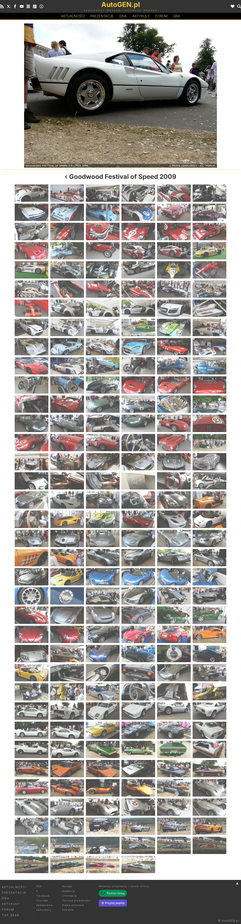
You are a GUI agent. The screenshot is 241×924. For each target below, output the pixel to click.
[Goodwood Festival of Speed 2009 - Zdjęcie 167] (174, 711)
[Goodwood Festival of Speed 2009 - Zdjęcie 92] (67, 480)
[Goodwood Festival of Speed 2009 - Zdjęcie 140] (67, 634)
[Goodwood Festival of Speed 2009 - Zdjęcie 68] (67, 404)
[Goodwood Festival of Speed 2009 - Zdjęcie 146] (67, 653)
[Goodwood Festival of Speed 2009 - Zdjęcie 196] (138, 807)
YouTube (42, 900)
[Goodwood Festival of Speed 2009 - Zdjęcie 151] (31, 672)
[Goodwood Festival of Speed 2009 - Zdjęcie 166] (61, 95)
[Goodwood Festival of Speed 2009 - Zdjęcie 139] (31, 634)
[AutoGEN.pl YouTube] (22, 6)
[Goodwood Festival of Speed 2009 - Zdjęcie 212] (67, 864)
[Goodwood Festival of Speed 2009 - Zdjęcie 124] (138, 576)
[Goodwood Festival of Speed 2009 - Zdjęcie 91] (31, 480)
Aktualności (73, 16)
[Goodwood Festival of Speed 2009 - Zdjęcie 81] (103, 442)
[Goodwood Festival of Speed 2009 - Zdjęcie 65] (174, 385)
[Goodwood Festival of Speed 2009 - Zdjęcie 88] (138, 461)
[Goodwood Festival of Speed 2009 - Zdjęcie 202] (138, 826)
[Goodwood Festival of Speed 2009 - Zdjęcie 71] (174, 404)
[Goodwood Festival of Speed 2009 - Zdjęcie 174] (209, 730)
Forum (161, 16)
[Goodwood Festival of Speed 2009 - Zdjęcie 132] (209, 596)
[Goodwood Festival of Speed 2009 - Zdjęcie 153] (103, 672)
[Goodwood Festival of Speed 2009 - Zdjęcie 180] (209, 749)
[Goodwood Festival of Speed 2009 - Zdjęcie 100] (138, 500)
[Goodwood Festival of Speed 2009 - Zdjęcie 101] (174, 500)
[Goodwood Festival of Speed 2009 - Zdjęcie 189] (103, 787)
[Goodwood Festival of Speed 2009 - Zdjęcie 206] (67, 845)
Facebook (43, 895)
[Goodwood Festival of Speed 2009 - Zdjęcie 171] (103, 730)
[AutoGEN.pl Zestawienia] (28, 6)
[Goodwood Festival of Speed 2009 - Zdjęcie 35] (174, 289)
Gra (176, 16)
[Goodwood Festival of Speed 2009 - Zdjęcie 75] (103, 423)
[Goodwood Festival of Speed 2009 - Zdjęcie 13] (31, 231)
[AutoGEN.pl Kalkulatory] (35, 6)
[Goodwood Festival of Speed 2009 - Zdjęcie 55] (31, 365)
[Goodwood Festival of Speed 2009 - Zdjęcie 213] (103, 864)
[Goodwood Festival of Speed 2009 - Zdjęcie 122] (67, 576)
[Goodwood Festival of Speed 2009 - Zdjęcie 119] (174, 557)
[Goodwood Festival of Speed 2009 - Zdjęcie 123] (103, 576)
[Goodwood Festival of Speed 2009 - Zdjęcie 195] (103, 807)
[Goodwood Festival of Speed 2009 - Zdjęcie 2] (67, 193)
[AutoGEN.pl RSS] (2, 6)
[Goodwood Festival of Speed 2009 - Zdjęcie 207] (103, 845)
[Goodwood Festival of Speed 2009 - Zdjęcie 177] (103, 749)
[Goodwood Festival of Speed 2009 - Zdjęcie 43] (31, 327)
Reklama (68, 909)
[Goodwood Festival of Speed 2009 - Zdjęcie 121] (31, 576)
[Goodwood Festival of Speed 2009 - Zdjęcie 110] (67, 538)
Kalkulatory (44, 909)
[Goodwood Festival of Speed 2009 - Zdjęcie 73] (31, 423)
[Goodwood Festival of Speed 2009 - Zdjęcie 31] (31, 289)
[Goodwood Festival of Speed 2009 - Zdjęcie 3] (103, 193)
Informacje (69, 895)
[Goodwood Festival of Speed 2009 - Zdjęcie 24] (209, 250)
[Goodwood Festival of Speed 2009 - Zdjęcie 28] (138, 270)
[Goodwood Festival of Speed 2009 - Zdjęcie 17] (174, 231)
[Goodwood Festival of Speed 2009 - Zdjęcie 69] (103, 404)
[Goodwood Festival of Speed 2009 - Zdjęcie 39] (103, 308)
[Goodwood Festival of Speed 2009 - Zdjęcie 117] (103, 557)
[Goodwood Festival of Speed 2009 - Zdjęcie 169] (31, 730)
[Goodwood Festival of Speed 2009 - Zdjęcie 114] (209, 538)
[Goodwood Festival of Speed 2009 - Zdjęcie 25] (31, 270)
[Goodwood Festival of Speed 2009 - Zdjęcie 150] (209, 653)
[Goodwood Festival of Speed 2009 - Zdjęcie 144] (209, 634)
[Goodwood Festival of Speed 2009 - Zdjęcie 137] (174, 615)
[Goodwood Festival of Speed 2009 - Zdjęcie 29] (174, 270)
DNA (5, 898)
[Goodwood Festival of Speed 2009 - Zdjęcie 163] (31, 711)
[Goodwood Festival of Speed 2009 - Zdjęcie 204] (209, 826)
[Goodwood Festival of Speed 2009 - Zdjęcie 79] (31, 442)
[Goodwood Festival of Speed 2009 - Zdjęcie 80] (67, 442)
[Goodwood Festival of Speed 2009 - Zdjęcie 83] (174, 442)
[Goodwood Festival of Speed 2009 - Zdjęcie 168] (179, 95)
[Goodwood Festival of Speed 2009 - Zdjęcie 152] (67, 672)
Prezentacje (102, 16)
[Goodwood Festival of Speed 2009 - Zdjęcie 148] (138, 653)
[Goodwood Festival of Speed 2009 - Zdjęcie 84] (209, 442)
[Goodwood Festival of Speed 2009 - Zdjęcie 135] (103, 615)
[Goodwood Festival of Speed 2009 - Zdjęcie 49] (31, 346)
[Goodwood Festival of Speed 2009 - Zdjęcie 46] (138, 327)
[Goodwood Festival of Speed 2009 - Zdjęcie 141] (103, 634)
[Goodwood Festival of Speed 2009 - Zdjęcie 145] (31, 653)
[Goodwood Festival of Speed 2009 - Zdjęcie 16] (138, 231)
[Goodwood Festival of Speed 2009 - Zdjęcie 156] (209, 672)
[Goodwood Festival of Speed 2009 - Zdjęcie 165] (103, 711)
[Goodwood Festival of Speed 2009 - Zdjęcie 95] (174, 480)
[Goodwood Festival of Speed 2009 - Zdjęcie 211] (31, 864)
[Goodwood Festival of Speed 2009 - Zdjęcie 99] (103, 500)
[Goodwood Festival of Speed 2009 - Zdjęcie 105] (103, 519)
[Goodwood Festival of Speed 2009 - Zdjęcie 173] (174, 730)
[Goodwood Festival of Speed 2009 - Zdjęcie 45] (103, 327)
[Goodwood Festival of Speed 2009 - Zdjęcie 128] (67, 596)
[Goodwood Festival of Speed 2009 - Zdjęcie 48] (209, 327)
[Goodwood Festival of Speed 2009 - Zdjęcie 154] (138, 672)
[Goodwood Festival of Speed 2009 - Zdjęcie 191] (174, 787)
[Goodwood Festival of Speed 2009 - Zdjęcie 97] (31, 500)
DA (123, 16)
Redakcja (68, 891)
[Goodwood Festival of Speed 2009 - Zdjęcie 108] (209, 519)
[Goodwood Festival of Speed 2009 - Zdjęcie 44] (67, 327)
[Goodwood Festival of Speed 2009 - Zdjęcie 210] (209, 845)
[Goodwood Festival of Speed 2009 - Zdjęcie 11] (174, 212)
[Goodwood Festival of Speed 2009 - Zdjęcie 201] (103, 826)
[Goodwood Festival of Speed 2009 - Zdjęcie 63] (103, 385)
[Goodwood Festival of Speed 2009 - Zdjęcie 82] (138, 442)
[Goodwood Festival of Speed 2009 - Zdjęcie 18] (209, 231)
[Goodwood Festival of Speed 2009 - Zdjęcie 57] (103, 365)
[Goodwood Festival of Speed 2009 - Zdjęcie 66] (209, 385)
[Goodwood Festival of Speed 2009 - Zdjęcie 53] (174, 346)
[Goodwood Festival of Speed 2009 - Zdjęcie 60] (209, 365)
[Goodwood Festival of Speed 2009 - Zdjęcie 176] (67, 749)
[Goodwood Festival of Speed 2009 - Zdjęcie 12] (209, 212)
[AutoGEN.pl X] (8, 6)
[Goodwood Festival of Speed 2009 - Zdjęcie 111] (103, 538)
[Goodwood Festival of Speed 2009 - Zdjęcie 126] (209, 576)
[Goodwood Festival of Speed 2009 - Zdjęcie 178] (138, 749)
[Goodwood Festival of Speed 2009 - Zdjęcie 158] (67, 691)
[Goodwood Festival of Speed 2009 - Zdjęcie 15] (103, 231)
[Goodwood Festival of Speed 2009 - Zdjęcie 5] (174, 193)
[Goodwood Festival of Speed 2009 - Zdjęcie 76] (138, 423)
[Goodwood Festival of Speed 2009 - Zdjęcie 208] (138, 845)
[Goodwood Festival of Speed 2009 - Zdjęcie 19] (31, 250)
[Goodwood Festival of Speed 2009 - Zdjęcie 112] (138, 538)
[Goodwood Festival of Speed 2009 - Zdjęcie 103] (31, 519)
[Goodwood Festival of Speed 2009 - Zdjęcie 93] (103, 480)
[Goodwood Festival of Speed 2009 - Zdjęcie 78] (209, 423)
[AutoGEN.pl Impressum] (41, 6)
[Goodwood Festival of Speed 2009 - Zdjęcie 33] (103, 289)
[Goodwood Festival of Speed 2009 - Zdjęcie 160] (138, 691)
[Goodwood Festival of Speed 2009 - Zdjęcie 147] (103, 653)
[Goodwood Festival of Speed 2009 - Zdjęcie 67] (31, 404)
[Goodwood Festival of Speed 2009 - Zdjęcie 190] (138, 787)
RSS (39, 886)
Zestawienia (44, 905)
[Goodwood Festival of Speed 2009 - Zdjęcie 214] (138, 864)
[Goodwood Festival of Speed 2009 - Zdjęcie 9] (103, 212)
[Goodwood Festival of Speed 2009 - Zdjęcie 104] (67, 519)
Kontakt (67, 886)
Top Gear (10, 915)
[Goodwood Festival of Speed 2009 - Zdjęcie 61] (31, 385)
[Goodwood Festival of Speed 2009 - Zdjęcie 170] (67, 730)
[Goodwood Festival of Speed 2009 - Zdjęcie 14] (67, 231)
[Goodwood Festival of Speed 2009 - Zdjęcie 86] (67, 461)
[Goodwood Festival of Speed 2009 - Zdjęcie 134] (67, 615)
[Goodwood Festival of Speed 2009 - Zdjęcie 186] (209, 768)
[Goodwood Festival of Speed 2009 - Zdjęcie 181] (31, 768)
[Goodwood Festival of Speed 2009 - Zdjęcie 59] (174, 365)
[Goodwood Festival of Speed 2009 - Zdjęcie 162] (209, 691)
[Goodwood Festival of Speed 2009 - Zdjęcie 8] (67, 212)
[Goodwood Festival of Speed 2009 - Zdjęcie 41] (174, 308)
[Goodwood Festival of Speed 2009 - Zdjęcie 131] (174, 596)
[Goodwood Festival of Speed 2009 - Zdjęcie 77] (174, 423)
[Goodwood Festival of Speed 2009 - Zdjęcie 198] (209, 807)
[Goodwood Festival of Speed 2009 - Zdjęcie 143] (174, 634)
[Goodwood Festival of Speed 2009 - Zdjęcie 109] (31, 538)
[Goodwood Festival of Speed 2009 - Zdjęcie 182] (67, 768)
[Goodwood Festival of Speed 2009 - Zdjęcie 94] (138, 480)
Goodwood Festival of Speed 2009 (122, 176)
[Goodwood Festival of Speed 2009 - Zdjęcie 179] (174, 749)
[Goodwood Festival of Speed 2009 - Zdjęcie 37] (31, 308)
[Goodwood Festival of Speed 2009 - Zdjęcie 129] (103, 596)
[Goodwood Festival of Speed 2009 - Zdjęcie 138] (209, 615)
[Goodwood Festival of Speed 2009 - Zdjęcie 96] (209, 480)
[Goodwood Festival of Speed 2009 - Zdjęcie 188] (67, 787)
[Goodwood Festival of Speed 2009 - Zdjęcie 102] (209, 500)
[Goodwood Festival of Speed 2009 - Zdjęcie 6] (209, 193)
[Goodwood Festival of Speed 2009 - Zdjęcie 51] (103, 346)
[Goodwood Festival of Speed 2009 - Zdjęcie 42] (209, 308)
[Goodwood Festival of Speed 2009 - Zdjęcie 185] (174, 768)
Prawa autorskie (73, 905)
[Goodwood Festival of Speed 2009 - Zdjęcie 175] (31, 749)
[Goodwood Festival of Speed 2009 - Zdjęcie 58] (138, 365)
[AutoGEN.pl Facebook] (15, 6)
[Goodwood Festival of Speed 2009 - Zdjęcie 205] (31, 845)
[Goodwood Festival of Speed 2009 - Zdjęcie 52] (138, 346)
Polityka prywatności (76, 900)
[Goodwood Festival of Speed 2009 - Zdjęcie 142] (138, 634)
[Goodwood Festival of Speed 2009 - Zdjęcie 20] (67, 250)
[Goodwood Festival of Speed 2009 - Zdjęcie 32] (67, 289)
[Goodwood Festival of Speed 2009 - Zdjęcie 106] (138, 519)
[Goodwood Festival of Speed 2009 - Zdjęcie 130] (138, 596)
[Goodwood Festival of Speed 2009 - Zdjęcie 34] (138, 289)
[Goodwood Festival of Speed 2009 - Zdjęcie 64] (138, 385)
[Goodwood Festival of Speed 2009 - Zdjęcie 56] (67, 365)
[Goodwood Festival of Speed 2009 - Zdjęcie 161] (174, 691)
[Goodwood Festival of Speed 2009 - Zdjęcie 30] (209, 270)
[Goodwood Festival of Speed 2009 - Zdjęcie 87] (103, 461)
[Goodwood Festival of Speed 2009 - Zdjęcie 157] (31, 691)
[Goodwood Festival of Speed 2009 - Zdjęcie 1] (31, 193)
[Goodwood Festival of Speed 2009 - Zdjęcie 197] (174, 807)
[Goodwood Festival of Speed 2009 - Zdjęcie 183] (103, 768)
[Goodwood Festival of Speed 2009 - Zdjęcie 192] (209, 787)
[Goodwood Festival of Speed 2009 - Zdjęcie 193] (31, 807)
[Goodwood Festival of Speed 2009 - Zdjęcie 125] (174, 576)
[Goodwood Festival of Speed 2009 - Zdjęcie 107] (174, 519)
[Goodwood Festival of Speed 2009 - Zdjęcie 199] (31, 826)
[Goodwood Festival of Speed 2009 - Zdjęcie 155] (174, 672)
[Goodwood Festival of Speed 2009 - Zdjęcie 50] (67, 346)
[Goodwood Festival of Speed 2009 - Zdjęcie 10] (138, 212)
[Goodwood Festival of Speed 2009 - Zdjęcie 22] (138, 250)
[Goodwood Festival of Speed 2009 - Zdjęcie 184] (138, 768)
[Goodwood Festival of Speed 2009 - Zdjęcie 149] (174, 653)
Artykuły (141, 16)
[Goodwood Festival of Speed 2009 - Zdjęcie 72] (209, 404)
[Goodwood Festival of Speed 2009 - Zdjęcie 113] (174, 538)
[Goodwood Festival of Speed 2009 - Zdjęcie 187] (31, 787)
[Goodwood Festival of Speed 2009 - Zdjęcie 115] (31, 557)
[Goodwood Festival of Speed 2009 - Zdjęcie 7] (31, 212)
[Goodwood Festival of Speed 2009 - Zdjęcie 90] (209, 461)
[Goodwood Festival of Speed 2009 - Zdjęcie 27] (103, 270)
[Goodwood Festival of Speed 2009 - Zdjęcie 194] (67, 807)
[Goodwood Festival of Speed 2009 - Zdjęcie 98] (67, 500)
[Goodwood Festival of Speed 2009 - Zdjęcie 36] (209, 289)
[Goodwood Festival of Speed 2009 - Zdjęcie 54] (209, 346)
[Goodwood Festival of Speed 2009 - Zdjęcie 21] (103, 250)
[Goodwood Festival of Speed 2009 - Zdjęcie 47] (174, 327)
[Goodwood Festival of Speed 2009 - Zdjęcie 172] (138, 730)
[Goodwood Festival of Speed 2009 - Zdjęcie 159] (103, 691)
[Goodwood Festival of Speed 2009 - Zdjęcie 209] (174, 845)
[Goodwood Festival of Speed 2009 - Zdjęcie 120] (209, 557)
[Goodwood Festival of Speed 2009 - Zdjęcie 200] (67, 826)
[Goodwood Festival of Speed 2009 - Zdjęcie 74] (67, 423)
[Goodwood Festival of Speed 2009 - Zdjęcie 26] (67, 270)
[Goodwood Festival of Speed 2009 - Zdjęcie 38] (67, 308)
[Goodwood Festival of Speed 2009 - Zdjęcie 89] (174, 461)
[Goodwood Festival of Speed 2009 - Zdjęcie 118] (138, 557)
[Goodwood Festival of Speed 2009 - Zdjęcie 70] (138, 404)
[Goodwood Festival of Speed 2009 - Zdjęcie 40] (138, 308)
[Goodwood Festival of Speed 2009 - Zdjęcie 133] (31, 615)
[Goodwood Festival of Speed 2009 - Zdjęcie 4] (138, 193)
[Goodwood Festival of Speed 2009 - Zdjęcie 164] (67, 711)
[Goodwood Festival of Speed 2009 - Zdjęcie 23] (174, 250)
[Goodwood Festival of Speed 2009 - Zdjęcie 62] (67, 385)
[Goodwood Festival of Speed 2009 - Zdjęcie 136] (138, 615)
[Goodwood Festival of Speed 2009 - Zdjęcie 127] (31, 596)
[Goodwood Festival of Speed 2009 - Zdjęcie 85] (31, 461)
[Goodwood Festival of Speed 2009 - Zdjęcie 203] (174, 826)
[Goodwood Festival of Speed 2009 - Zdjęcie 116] (67, 557)
